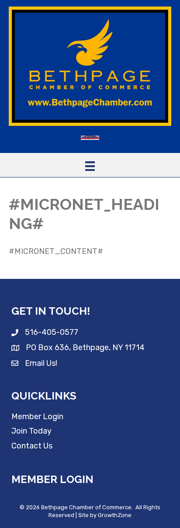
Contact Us (31, 446)
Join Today (31, 431)
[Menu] (90, 166)
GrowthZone (115, 515)
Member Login (37, 416)
